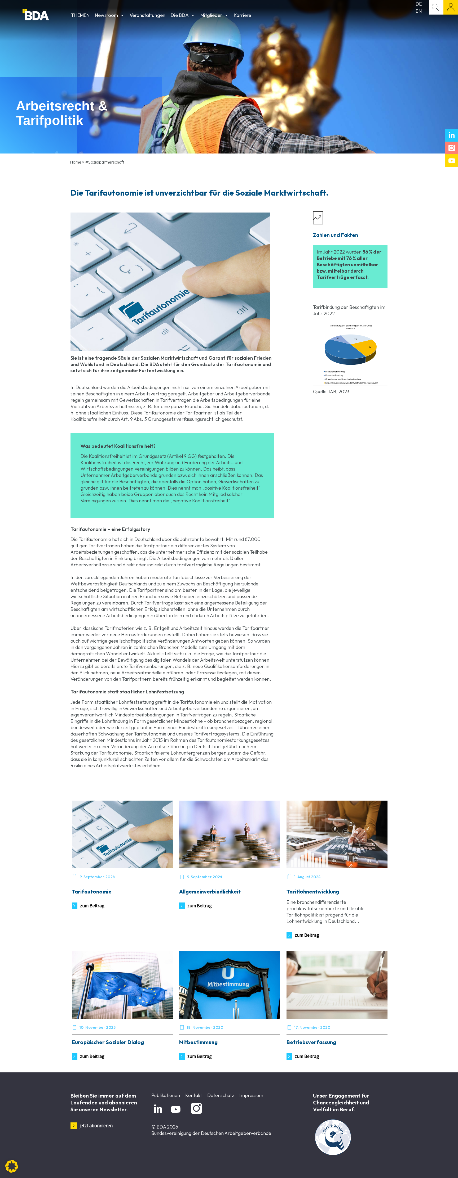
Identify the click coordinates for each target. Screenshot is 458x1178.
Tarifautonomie (196, 702)
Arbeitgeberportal (450, 7)
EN (419, 11)
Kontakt (193, 1095)
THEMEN (80, 15)
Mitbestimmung (198, 1042)
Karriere (242, 15)
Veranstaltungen (147, 15)
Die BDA (180, 15)
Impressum (251, 1095)
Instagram (195, 1114)
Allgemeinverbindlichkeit (210, 891)
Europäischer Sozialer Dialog (108, 1042)
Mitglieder (211, 15)
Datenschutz (220, 1095)
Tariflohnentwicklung (313, 891)
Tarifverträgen (176, 400)
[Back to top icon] (432, 1167)
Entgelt (162, 628)
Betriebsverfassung (311, 1042)
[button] (11, 1166)
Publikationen (165, 1095)
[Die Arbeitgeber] (45, 15)
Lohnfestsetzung (136, 702)
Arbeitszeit (190, 628)
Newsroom (106, 15)
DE (419, 4)
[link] (350, 354)
